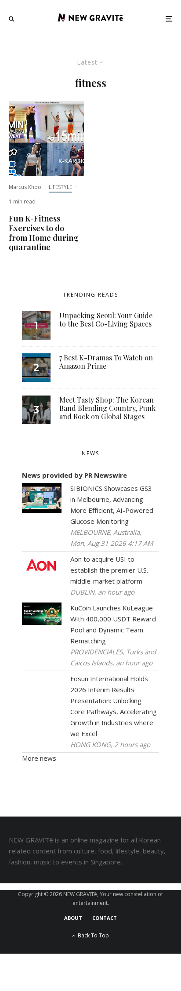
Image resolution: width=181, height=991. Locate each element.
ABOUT (73, 918)
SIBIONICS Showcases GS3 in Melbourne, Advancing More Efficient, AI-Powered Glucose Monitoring (111, 505)
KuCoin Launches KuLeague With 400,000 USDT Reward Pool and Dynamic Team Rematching (113, 624)
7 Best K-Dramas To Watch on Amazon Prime (106, 361)
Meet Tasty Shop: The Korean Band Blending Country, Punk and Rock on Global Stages (107, 408)
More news (39, 758)
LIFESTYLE (60, 187)
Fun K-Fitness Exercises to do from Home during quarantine (43, 233)
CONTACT (104, 918)
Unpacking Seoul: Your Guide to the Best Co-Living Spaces (105, 319)
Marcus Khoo (25, 187)
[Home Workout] (46, 138)
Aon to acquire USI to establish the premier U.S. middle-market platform (109, 570)
